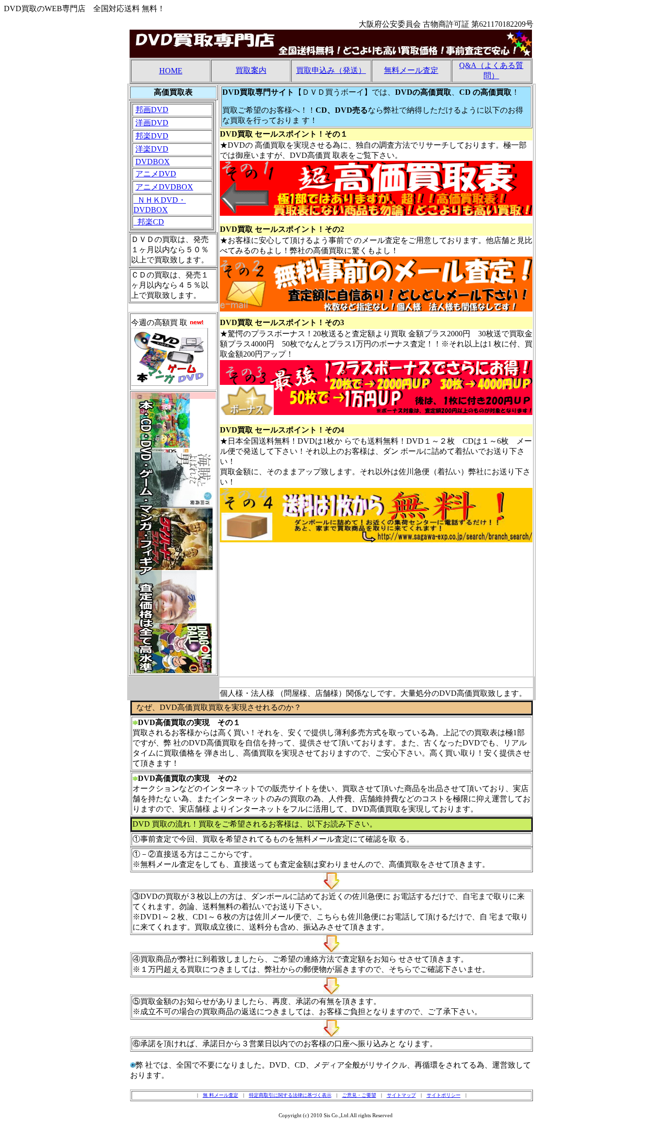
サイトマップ (401, 1095)
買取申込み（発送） (331, 70)
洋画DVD (151, 123)
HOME (170, 71)
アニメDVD (155, 174)
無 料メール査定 (220, 1095)
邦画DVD (151, 109)
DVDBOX (152, 161)
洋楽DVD (151, 149)
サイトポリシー (444, 1095)
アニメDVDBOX (164, 187)
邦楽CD (148, 222)
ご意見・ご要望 (359, 1095)
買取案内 (250, 70)
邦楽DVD (151, 136)
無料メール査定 (411, 70)
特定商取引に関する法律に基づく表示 (290, 1095)
